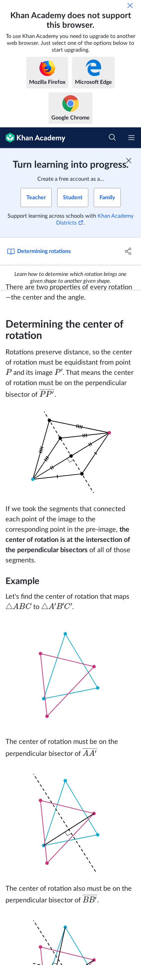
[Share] (128, 251)
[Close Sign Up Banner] (129, 160)
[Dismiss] (130, 5)
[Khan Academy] (32, 138)
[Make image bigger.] (70, 452)
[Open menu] (131, 138)
